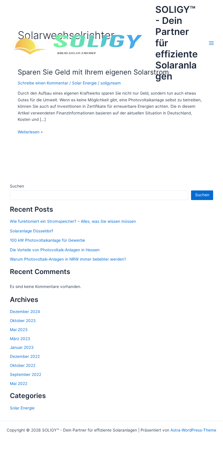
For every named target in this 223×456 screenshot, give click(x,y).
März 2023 (20, 338)
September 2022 (25, 374)
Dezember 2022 (25, 356)
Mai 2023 (19, 329)
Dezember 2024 (25, 311)
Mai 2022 (18, 383)
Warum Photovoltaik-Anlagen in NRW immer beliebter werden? (68, 259)
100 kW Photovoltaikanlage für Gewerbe (47, 240)
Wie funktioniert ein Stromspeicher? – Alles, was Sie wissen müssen (73, 221)
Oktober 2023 (23, 320)
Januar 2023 (22, 347)
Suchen (17, 186)
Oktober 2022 (22, 365)
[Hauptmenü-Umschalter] (211, 43)
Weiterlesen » (30, 132)
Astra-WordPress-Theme (193, 430)
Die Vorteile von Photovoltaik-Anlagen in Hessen (55, 250)
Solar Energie (22, 408)
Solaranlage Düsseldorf (31, 231)
